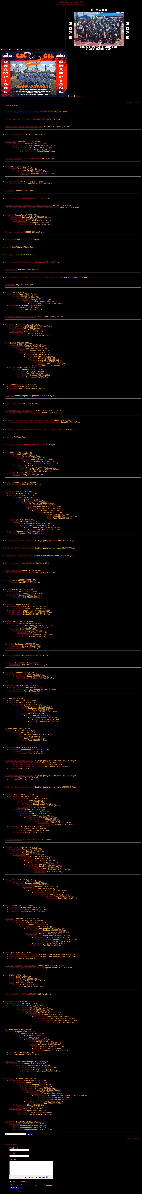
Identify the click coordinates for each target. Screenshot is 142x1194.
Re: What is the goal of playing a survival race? (26, 968)
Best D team (9, 672)
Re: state (12, 294)
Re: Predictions (14, 665)
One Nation (9, 847)
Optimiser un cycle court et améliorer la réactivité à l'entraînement (29, 420)
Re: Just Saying (15, 646)
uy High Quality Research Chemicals (18, 556)
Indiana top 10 (10, 1062)
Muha (11, 779)
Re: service (13, 582)
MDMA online (10, 285)
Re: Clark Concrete (16, 144)
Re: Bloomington (15, 606)
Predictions (9, 663)
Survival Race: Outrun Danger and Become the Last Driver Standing (30, 430)
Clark (7, 166)
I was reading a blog (12, 181)
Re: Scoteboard (15, 217)
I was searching (11, 403)
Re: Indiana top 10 (16, 1064)
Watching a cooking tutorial (15, 134)
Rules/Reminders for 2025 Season (17, 119)
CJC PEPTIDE (14, 909)
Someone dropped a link (14, 232)
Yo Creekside (10, 324)
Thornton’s (13, 533)
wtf (6, 699)
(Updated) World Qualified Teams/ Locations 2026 (23, 127)
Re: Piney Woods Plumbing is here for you (24, 413)
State (7, 343)
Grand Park (9, 919)
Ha (6, 975)
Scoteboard (9, 215)
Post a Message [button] (63, 4)
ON (6, 492)
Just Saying (9, 644)
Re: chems (13, 958)
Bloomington (9, 604)
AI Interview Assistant (13, 571)
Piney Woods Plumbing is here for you (19, 411)
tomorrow (8, 621)
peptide (16, 1126)
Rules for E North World (13, 159)
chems (7, 953)
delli (6, 437)
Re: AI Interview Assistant (18, 572)
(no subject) (9, 191)
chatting (8, 247)
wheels (7, 905)
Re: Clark (12, 168)
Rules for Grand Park (12, 994)
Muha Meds (13, 768)
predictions (9, 1001)
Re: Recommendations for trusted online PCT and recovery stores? (33, 208)
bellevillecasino (11, 270)
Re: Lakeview (14, 749)
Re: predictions (14, 1003)
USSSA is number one (20, 1182)
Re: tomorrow (14, 623)
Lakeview (8, 747)
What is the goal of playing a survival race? (20, 966)
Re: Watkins (13, 386)
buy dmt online (14, 907)
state (7, 292)
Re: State (12, 345)
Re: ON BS (13, 591)
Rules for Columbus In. (13, 198)
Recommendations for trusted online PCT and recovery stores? (28, 206)
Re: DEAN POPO (15, 1124)
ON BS (7, 589)
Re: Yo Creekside (16, 326)
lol (6, 729)
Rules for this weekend (13, 563)
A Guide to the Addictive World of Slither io (20, 317)
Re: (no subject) (15, 484)
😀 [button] (32, 1177)
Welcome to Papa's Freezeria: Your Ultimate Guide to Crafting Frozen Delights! (34, 277)
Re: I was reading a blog (18, 183)
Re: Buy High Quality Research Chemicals (25, 762)
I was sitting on (10, 685)
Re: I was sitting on (16, 687)
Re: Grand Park (15, 921)
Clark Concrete (10, 142)
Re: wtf (11, 700)
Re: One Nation (15, 849)
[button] (25, 1177)
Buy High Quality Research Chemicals (19, 541)
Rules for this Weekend (13, 445)
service (7, 580)
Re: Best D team (15, 674)
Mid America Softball (77, 4)
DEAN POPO (10, 1122)
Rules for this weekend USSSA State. (19, 262)
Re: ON (12, 493)
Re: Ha (11, 977)
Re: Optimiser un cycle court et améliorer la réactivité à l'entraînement (34, 422)
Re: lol (11, 731)
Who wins (8, 794)
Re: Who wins (14, 796)
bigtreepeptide (14, 911)
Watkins (8, 384)
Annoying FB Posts (12, 255)
